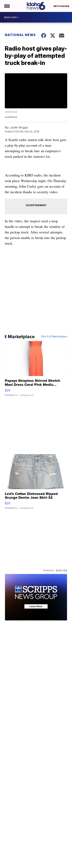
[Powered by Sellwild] (61, 570)
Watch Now (60, 6)
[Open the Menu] (6, 6)
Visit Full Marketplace (54, 336)
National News (20, 35)
